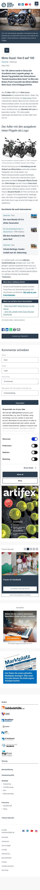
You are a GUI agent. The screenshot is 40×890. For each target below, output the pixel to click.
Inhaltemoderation (8, 866)
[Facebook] (19, 4)
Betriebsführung (7, 770)
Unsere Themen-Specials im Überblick (20, 595)
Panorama (5, 803)
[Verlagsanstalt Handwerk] (20, 745)
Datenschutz (6, 854)
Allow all (20, 474)
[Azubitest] (20, 726)
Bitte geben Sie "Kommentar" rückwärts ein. (17, 388)
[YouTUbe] (26, 4)
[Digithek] (20, 753)
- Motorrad (9, 62)
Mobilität (5, 781)
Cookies (4, 862)
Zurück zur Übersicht (20, 336)
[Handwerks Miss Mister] (20, 720)
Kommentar (6, 377)
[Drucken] (15, 329)
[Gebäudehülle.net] (20, 707)
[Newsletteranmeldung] (20, 626)
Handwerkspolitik (8, 775)
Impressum (5, 841)
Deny (20, 481)
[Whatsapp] (11, 330)
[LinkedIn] (23, 4)
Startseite (5, 837)
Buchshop (5, 870)
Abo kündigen (6, 845)
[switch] (34, 445)
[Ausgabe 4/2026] (20, 512)
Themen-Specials (8, 818)
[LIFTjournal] (20, 732)
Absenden (20, 403)
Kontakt (4, 850)
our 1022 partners (16, 413)
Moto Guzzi (27, 98)
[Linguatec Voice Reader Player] (6, 50)
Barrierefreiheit (6, 858)
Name (4, 355)
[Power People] (20, 713)
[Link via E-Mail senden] (19, 330)
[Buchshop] (20, 739)
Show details (28, 468)
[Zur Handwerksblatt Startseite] (8, 4)
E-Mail (4, 366)
